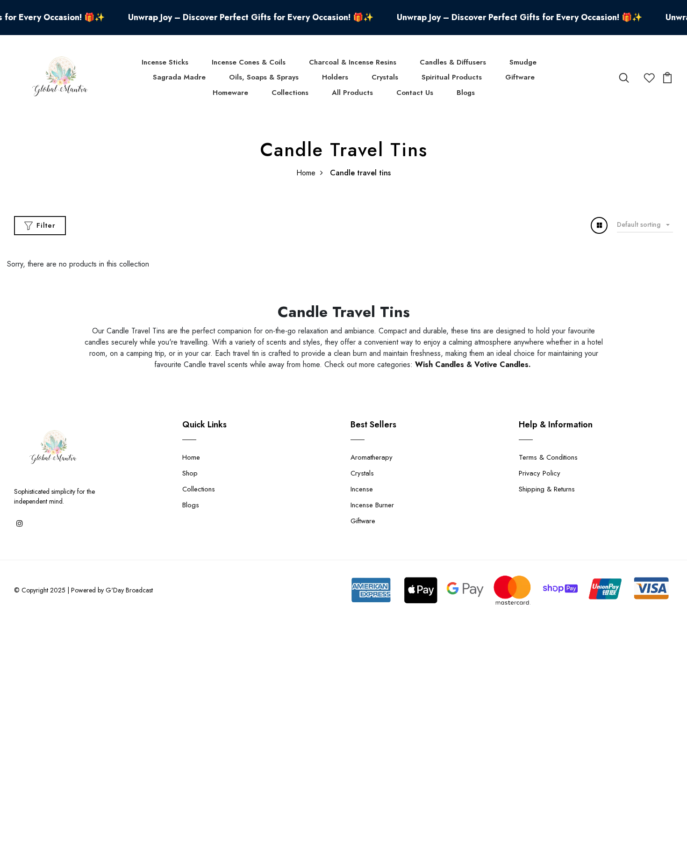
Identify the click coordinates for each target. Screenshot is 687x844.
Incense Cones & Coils (249, 62)
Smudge (523, 62)
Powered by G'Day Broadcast (112, 590)
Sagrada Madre (179, 77)
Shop (190, 473)
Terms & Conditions (548, 457)
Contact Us (414, 92)
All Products (352, 92)
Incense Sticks (165, 62)
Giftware (520, 77)
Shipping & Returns (547, 489)
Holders (335, 77)
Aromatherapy (372, 457)
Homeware (230, 92)
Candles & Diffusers (453, 62)
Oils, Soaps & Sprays (264, 77)
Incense (362, 489)
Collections (290, 92)
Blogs (466, 92)
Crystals (385, 77)
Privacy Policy (539, 473)
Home (305, 172)
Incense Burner (372, 505)
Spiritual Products (452, 77)
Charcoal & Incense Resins (352, 62)
